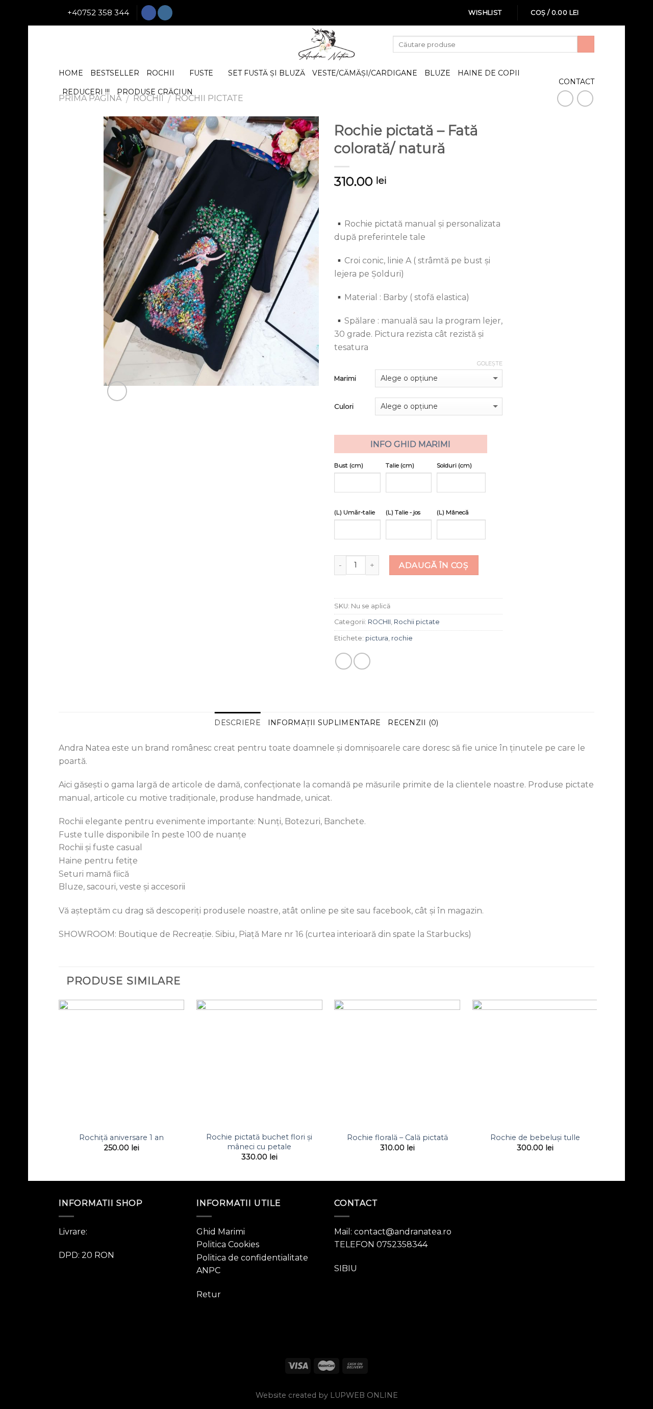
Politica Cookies (227, 1244)
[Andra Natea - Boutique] (326, 44)
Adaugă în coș (433, 565)
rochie (402, 638)
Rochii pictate (417, 622)
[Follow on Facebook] (148, 12)
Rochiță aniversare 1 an (121, 1137)
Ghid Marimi (220, 1232)
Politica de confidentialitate (252, 1258)
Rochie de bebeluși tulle (535, 1137)
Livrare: (73, 1232)
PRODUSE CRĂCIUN (155, 91)
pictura (376, 638)
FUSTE (201, 73)
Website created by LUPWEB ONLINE (327, 1395)
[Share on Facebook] (343, 661)
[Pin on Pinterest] (362, 661)
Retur (208, 1294)
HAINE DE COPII (489, 73)
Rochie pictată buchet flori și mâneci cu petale (259, 1141)
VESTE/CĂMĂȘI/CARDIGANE (364, 73)
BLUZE (437, 73)
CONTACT (576, 81)
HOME (71, 73)
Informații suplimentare (324, 722)
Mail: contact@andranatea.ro (392, 1232)
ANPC (208, 1270)
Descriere (237, 722)
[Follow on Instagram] (165, 12)
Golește (490, 363)
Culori (344, 406)
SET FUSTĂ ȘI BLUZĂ (266, 73)
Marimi (345, 378)
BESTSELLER (114, 73)
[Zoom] (117, 391)
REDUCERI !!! (86, 91)
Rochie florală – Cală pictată (397, 1137)
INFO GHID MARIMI (410, 444)
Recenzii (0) (413, 722)
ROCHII (160, 73)
